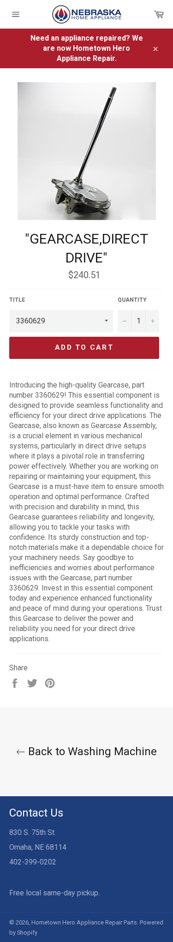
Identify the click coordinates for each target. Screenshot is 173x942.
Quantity (132, 300)
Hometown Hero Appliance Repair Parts (84, 922)
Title (17, 300)
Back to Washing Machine (91, 751)
